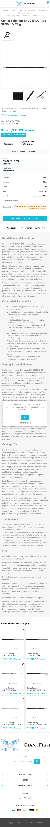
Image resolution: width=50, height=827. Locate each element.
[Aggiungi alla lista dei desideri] (22, 629)
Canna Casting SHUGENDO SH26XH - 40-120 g (12, 725)
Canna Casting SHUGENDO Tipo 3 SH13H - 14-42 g (37, 656)
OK (25, 417)
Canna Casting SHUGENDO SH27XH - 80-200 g (37, 725)
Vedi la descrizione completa (14, 115)
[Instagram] (30, 798)
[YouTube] (25, 798)
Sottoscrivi (37, 761)
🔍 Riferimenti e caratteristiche (27, 143)
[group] (12, 639)
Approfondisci (25, 423)
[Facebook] (20, 798)
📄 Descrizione (8, 143)
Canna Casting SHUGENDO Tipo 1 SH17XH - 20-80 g (9, 690)
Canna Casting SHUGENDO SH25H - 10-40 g (36, 690)
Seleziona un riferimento (15, 135)
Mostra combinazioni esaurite (23, 151)
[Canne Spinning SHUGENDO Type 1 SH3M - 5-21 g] (18, 96)
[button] (9, 648)
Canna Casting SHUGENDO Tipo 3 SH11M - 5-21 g (9, 656)
